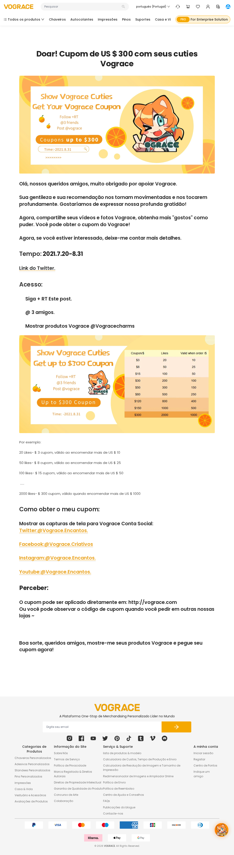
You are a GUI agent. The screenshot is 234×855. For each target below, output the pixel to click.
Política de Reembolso (118, 789)
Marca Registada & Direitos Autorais (73, 774)
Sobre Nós (61, 753)
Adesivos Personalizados (32, 764)
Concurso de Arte (66, 795)
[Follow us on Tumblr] (141, 738)
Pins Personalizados (28, 776)
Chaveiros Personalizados (33, 758)
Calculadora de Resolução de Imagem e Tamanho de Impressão (141, 768)
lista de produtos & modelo (122, 753)
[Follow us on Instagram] (69, 738)
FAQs (106, 801)
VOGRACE (109, 846)
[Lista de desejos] (198, 6)
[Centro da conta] (208, 6)
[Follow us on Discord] (164, 738)
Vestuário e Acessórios (30, 795)
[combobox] (82, 7)
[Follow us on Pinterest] (117, 738)
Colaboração (63, 801)
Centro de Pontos (205, 765)
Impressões (23, 783)
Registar (199, 759)
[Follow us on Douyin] (129, 738)
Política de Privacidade (70, 765)
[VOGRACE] (18, 6)
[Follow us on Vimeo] (152, 738)
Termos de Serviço (67, 759)
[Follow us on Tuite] (105, 738)
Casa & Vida (24, 789)
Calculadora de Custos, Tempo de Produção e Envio (139, 759)
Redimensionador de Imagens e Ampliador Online (138, 776)
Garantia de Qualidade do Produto (78, 789)
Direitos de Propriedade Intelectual (77, 782)
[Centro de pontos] (218, 6)
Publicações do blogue (119, 807)
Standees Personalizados (32, 770)
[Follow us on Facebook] (81, 738)
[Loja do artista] (228, 6)
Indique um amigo (202, 774)
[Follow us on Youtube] (93, 738)
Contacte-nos (113, 813)
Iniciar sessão (203, 753)
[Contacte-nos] (178, 6)
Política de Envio (114, 782)
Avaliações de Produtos (31, 801)
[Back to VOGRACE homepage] (117, 707)
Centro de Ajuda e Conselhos (123, 795)
